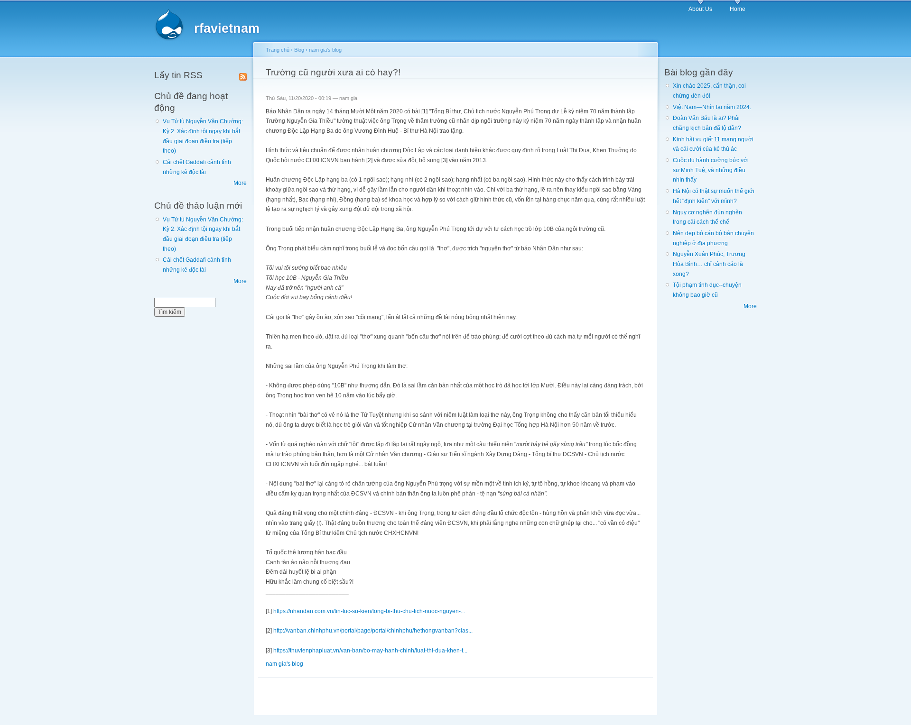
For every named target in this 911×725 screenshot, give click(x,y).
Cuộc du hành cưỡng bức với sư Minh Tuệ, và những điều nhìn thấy (711, 170)
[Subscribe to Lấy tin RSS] (243, 75)
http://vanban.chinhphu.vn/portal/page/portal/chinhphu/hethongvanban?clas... (373, 630)
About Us (700, 9)
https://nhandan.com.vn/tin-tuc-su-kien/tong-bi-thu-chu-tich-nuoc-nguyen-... (369, 611)
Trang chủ (277, 50)
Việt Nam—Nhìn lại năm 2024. (712, 107)
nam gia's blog (325, 50)
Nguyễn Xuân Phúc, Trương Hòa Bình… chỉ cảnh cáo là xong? (709, 264)
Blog (299, 50)
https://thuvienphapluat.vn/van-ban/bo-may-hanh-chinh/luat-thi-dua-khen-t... (370, 650)
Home (737, 9)
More (240, 183)
